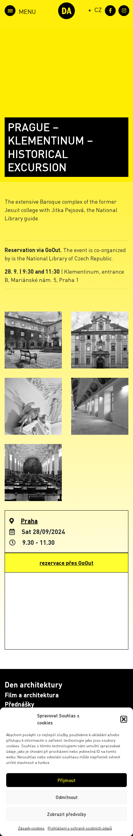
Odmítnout (67, 797)
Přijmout (66, 780)
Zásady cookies (31, 828)
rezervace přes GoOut (66, 562)
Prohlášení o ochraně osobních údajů (80, 828)
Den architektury (33, 684)
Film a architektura (32, 695)
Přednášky (19, 704)
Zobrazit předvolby (66, 814)
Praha (29, 521)
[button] (124, 719)
